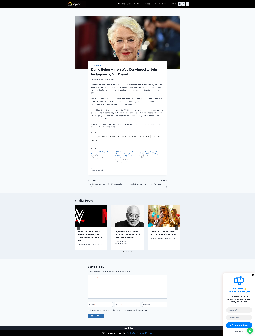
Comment (93, 278)
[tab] (123, 251)
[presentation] (91, 216)
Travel (173, 4)
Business (146, 4)
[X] (183, 4)
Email (119, 305)
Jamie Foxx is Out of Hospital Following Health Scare (148, 184)
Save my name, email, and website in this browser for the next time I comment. (118, 310)
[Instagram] (187, 4)
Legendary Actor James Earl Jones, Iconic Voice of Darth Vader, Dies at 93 (127, 234)
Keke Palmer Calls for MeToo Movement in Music (105, 184)
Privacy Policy (127, 328)
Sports (129, 4)
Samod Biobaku (98, 79)
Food (154, 4)
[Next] (176, 227)
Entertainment (163, 4)
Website (146, 305)
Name (92, 305)
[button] (250, 331)
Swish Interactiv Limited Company (140, 333)
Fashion (137, 4)
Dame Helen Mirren (98, 170)
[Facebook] (180, 4)
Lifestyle (121, 4)
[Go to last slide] (78, 227)
